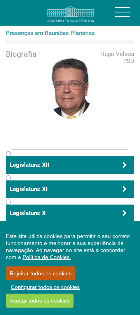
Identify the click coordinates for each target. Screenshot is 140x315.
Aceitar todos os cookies (40, 301)
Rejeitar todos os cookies (41, 273)
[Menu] (122, 12)
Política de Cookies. (47, 257)
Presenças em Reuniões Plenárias (50, 33)
